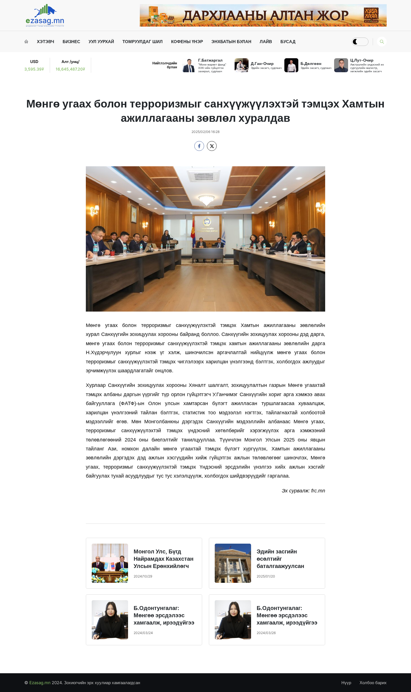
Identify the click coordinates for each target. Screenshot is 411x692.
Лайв (266, 41)
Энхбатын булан (231, 41)
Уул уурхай (101, 41)
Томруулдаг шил (142, 41)
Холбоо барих (373, 683)
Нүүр (346, 683)
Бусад (288, 41)
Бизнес (71, 41)
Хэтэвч (45, 41)
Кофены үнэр (187, 41)
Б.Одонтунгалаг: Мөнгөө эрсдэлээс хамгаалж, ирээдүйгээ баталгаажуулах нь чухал (164, 622)
